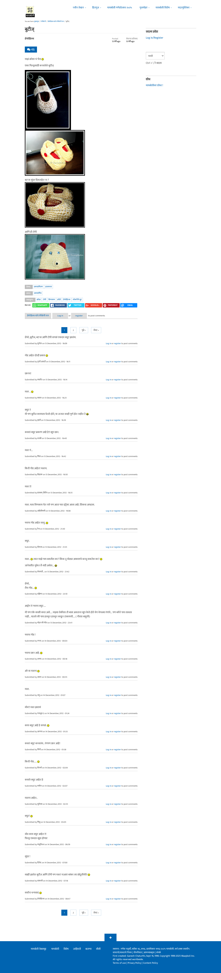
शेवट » (96, 330)
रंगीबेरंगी (43, 21)
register (79, 316)
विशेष (66, 949)
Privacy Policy (135, 963)
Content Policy (150, 963)
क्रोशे (59, 299)
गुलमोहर (143, 7)
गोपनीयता (138, 952)
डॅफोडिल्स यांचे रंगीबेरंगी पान (56, 21)
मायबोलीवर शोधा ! (154, 85)
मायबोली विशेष (163, 7)
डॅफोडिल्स (66, 299)
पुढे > (84, 330)
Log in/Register (154, 38)
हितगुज (95, 7)
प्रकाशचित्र (37, 293)
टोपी (44, 299)
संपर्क (158, 952)
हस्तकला (48, 286)
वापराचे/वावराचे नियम (122, 952)
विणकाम (51, 299)
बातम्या (88, 949)
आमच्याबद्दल (149, 952)
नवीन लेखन (78, 7)
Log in (60, 316)
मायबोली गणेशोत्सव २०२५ (119, 7)
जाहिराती (77, 949)
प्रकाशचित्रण (38, 286)
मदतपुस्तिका (183, 7)
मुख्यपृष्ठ (36, 21)
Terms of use (119, 963)
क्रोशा (39, 299)
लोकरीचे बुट (77, 299)
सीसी (98, 949)
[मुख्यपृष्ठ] (30, 11)
